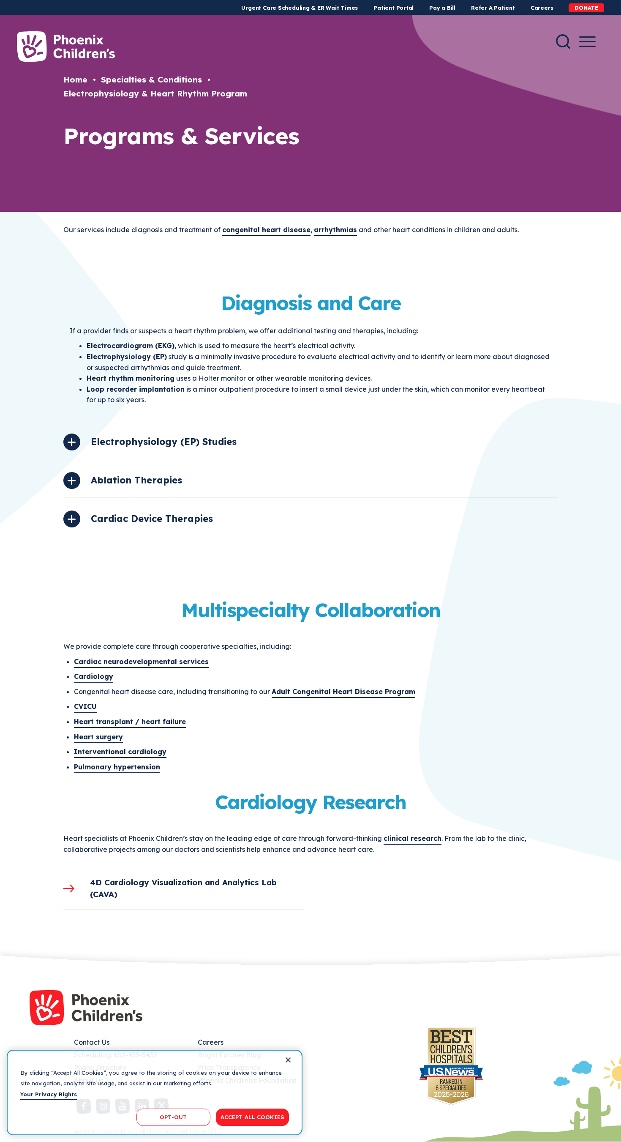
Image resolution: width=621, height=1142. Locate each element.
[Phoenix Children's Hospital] (66, 46)
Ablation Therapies (136, 480)
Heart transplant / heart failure (130, 721)
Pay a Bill (442, 7)
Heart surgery (98, 737)
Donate (586, 7)
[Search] (563, 41)
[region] (154, 1092)
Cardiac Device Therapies (152, 518)
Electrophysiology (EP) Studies (164, 441)
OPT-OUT (173, 1116)
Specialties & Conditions (151, 79)
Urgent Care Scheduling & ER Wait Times (299, 7)
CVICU (85, 706)
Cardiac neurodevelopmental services (141, 661)
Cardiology (93, 676)
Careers (542, 7)
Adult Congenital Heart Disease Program (343, 691)
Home (75, 79)
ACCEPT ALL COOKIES (252, 1116)
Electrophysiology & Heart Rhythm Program (155, 93)
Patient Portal (393, 7)
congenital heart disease (266, 229)
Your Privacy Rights (48, 1094)
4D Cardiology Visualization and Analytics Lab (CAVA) (183, 888)
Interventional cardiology (120, 751)
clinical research (412, 838)
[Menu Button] (587, 41)
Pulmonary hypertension (117, 767)
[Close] (288, 1060)
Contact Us (91, 1042)
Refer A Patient (493, 7)
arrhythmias (335, 229)
